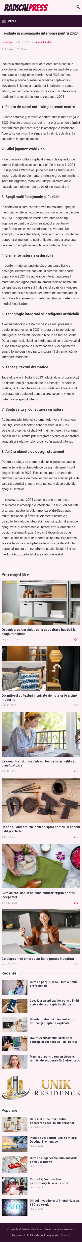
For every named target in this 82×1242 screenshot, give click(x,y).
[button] (9, 21)
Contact (65, 1235)
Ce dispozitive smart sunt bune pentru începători (38, 959)
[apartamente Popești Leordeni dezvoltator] (41, 1099)
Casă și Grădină (43, 42)
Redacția (7, 42)
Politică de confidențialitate (42, 1235)
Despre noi (18, 1235)
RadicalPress (35, 1229)
